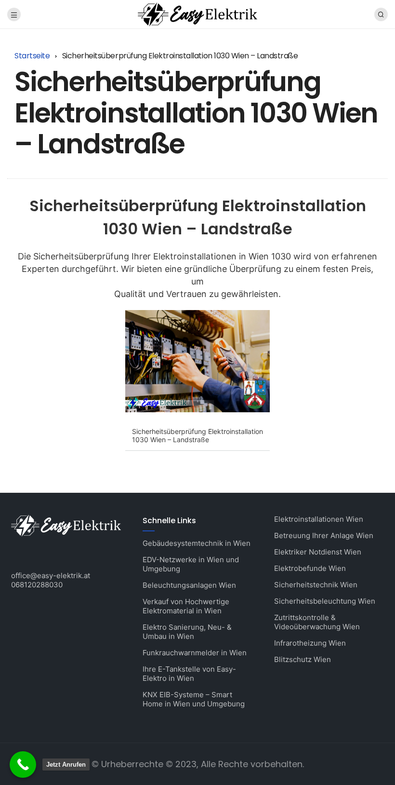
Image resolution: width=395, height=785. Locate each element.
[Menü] (14, 14)
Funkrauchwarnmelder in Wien (195, 652)
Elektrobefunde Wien (310, 568)
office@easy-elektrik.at (50, 575)
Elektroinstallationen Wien (318, 519)
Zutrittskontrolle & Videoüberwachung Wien (317, 622)
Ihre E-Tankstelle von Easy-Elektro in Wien (189, 673)
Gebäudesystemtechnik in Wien (196, 543)
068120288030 (37, 584)
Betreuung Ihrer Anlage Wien (323, 535)
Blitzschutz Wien (302, 659)
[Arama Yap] (381, 14)
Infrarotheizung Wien (310, 643)
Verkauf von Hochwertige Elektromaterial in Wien (186, 606)
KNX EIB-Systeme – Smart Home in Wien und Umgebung (194, 699)
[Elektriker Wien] (197, 14)
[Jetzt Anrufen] (23, 764)
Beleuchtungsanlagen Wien (189, 585)
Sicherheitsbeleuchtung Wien (324, 601)
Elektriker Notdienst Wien (317, 551)
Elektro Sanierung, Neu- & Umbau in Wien (187, 632)
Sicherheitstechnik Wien (315, 584)
